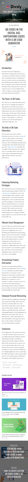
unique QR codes (12, 147)
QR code (5, 362)
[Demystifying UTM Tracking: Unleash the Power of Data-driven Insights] (14, 405)
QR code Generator (17, 365)
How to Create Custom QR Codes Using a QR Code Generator (14, 473)
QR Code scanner (16, 367)
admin (14, 46)
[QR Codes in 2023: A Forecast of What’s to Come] (14, 384)
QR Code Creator (13, 362)
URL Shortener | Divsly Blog (15, 19)
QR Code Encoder (7, 365)
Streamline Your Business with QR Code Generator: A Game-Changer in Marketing (14, 453)
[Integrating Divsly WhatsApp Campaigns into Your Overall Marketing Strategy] (14, 425)
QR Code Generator (14, 25)
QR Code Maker (6, 367)
